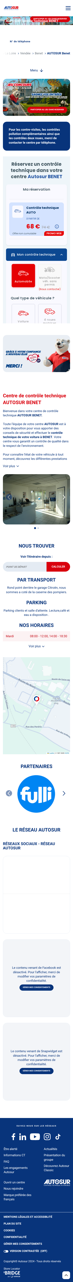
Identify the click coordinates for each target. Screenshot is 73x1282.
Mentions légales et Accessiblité (28, 1217)
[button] (36, 696)
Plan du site (12, 1223)
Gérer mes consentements (36, 987)
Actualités (50, 1149)
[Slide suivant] (64, 497)
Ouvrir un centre (14, 1182)
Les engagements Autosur (16, 1170)
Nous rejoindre (13, 1188)
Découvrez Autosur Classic (56, 1168)
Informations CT (14, 1155)
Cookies (9, 1231)
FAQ (6, 1161)
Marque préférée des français (17, 1197)
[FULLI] (36, 794)
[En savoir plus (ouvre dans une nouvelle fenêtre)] (36, 353)
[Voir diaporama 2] (38, 528)
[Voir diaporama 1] (35, 528)
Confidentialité (15, 1237)
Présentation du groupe (54, 1157)
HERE (67, 753)
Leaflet (51, 753)
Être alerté (10, 1149)
